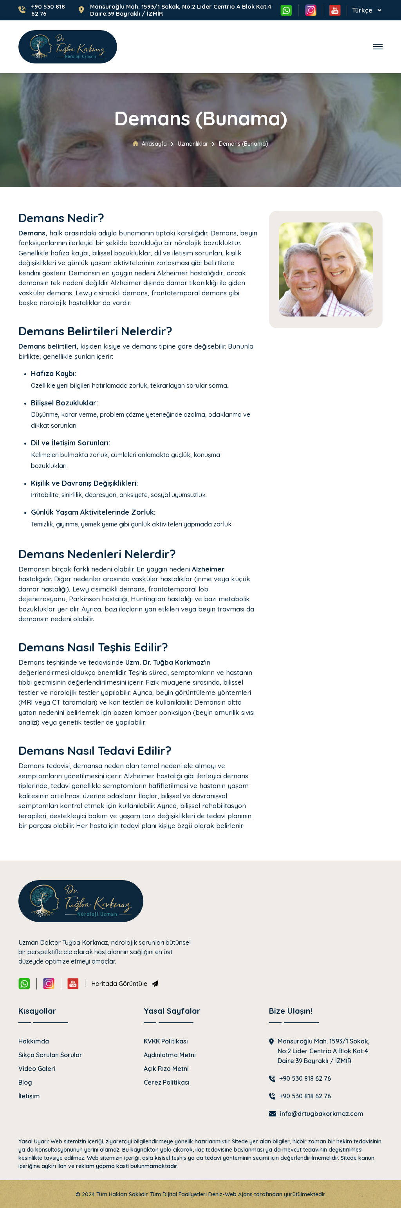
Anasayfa (154, 143)
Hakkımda (33, 1041)
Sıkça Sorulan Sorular (50, 1055)
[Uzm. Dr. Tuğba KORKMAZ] (67, 46)
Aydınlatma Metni (170, 1055)
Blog (25, 1082)
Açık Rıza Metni (166, 1068)
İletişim (29, 1096)
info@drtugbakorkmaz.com (321, 1114)
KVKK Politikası (166, 1041)
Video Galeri (37, 1068)
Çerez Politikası (167, 1082)
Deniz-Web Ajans (230, 1194)
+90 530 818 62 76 (48, 10)
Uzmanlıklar (193, 143)
